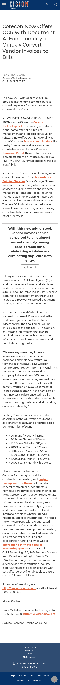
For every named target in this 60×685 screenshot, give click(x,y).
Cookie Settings (43, 676)
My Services (28, 657)
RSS (31, 676)
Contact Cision (29, 647)
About (30, 653)
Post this (32, 267)
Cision (34, 680)
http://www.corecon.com (19, 588)
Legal (13, 676)
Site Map (22, 676)
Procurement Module (38, 141)
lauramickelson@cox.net (39, 614)
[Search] (56, 5)
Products (29, 650)
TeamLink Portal (13, 153)
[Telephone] (48, 5)
